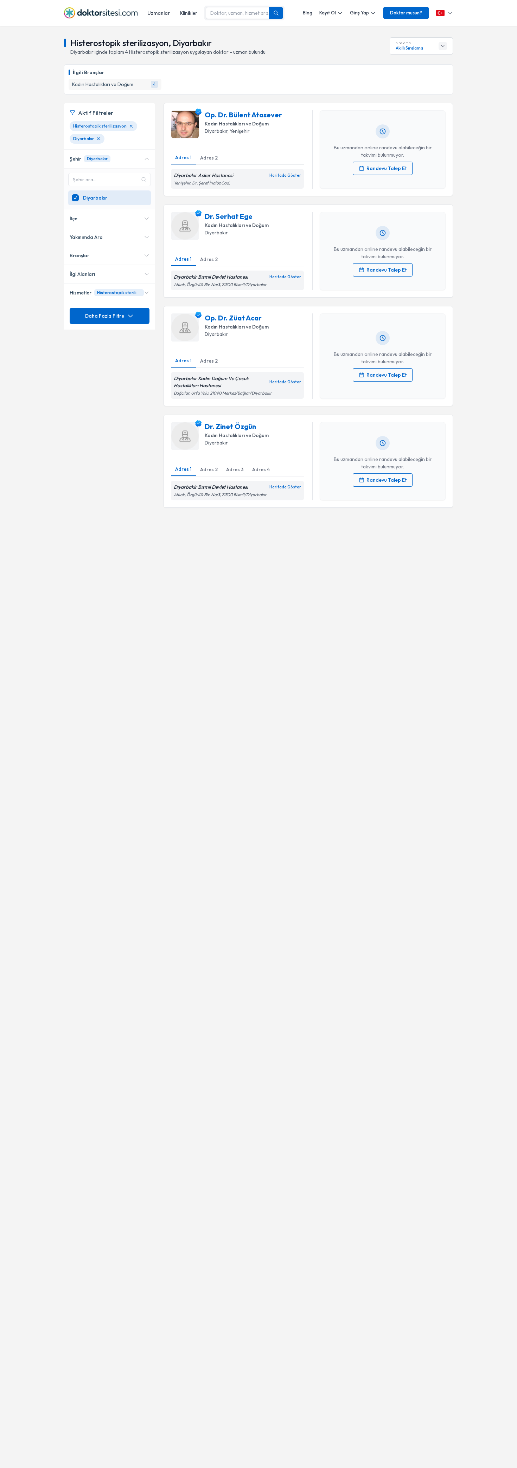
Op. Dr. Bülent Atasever (243, 114)
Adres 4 (261, 469)
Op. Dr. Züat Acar (233, 317)
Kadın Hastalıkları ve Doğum (237, 124)
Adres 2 (209, 158)
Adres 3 (235, 469)
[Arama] (276, 13)
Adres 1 (183, 157)
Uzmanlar (158, 13)
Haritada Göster (285, 175)
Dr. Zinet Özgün (230, 426)
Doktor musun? (406, 12)
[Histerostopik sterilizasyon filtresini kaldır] (131, 126)
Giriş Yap (359, 12)
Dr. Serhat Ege (229, 216)
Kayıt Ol (327, 12)
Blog (307, 12)
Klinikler (188, 13)
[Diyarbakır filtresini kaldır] (98, 138)
